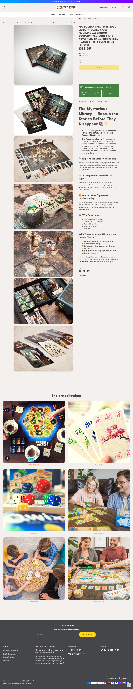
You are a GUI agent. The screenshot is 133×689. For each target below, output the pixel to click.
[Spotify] (94, 362)
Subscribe (86, 356)
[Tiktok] (90, 362)
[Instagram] (84, 362)
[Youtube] (87, 362)
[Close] (103, 321)
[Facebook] (80, 362)
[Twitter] (77, 362)
